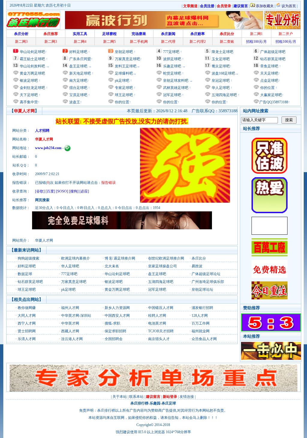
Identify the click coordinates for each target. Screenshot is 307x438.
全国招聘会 (114, 339)
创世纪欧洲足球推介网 (166, 258)
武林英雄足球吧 (175, 88)
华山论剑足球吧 (32, 52)
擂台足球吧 (77, 88)
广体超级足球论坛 (206, 274)
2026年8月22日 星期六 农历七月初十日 (40, 5)
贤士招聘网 (27, 331)
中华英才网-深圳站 (76, 315)
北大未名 (112, 266)
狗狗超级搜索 (28, 258)
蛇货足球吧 (172, 73)
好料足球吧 (78, 52)
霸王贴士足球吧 (32, 59)
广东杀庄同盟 (80, 59)
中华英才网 (70, 323)
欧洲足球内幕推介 (75, 258)
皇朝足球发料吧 (175, 80)
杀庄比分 (199, 258)
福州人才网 (70, 308)
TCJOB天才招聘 (161, 331)
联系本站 (136, 397)
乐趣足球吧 (172, 66)
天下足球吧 (28, 95)
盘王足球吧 (78, 66)
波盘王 (74, 102)
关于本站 (119, 397)
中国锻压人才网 (160, 308)
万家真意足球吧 (127, 59)
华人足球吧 (220, 88)
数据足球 (25, 274)
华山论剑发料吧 (32, 66)
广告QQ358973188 (273, 102)
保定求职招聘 (115, 331)
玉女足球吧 (221, 59)
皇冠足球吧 (220, 80)
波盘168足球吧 (223, 73)
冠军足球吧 (171, 95)
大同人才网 (27, 315)
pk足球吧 (121, 80)
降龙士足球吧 (222, 52)
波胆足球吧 (172, 59)
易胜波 (197, 266)
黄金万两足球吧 (32, 73)
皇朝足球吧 (124, 52)
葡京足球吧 (221, 66)
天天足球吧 (268, 73)
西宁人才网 (27, 323)
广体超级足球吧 (272, 52)
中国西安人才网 (117, 315)
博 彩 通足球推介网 (120, 258)
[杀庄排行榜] (33, 20)
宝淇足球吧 (78, 95)
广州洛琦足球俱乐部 (208, 282)
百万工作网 (201, 323)
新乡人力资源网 (117, 308)
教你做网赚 (27, 308)
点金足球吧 (268, 80)
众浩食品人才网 (204, 339)
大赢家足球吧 (270, 95)
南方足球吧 (77, 80)
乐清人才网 (27, 339)
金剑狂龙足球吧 (32, 88)
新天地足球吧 (79, 73)
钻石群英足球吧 (272, 59)
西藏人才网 (70, 331)
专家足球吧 (123, 88)
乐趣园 (155, 403)
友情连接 (187, 397)
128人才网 (200, 315)
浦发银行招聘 (202, 308)
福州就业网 (201, 331)
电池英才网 (157, 323)
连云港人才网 (72, 339)
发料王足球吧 (125, 66)
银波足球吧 (29, 80)
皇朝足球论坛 (202, 289)
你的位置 (121, 102)
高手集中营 (28, 102)
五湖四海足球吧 (224, 95)
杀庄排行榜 (139, 403)
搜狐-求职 (112, 323)
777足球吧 (171, 52)
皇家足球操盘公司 (162, 266)
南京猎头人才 (159, 339)
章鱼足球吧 (269, 66)
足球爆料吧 (124, 73)
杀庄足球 (169, 403)
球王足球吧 (123, 95)
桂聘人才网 (157, 315)
